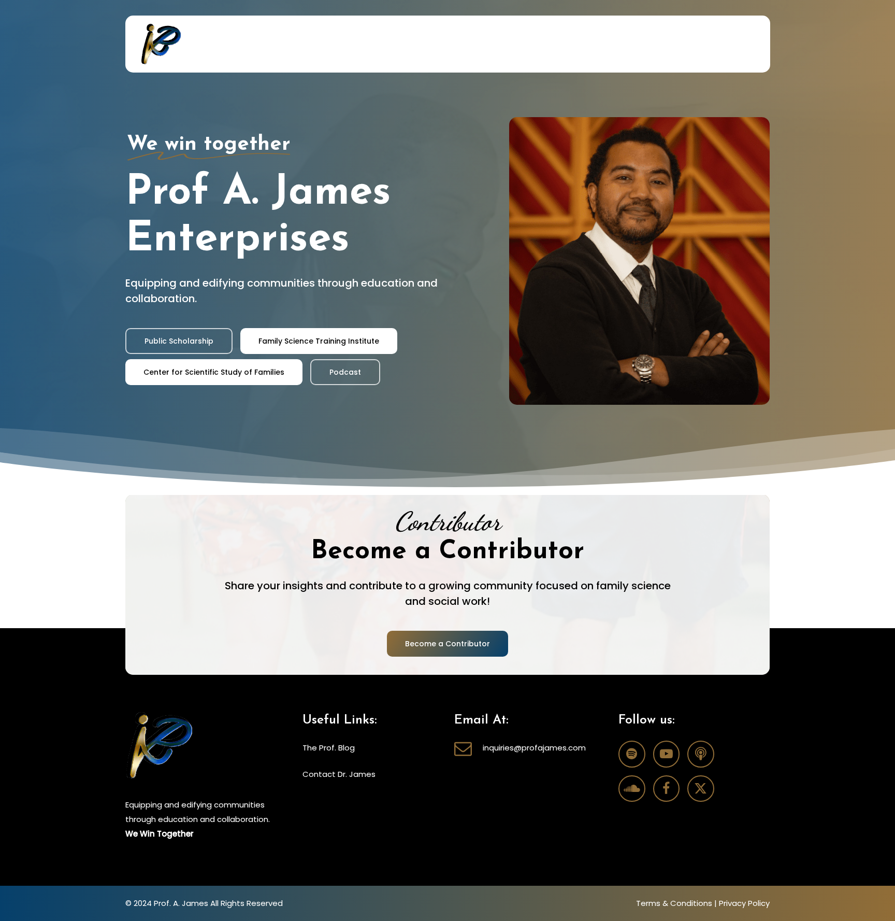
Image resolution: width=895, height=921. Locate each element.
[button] (179, 341)
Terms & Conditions (674, 903)
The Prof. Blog (328, 747)
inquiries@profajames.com (534, 747)
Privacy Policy (744, 903)
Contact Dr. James (339, 774)
